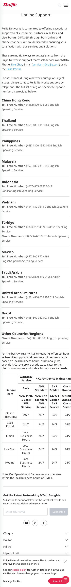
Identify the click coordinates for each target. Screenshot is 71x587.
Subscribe (59, 512)
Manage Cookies (12, 581)
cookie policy (19, 569)
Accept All (58, 581)
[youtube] (26, 523)
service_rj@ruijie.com (46, 64)
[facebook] (44, 523)
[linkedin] (35, 523)
